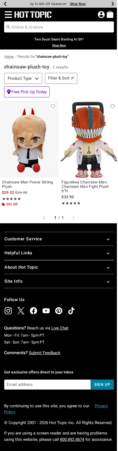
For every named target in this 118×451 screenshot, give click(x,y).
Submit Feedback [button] (44, 352)
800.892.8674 (72, 439)
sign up (102, 384)
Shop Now (78, 4)
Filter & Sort (59, 78)
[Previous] (5, 4)
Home (9, 56)
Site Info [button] (13, 281)
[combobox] (59, 26)
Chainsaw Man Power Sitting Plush (27, 184)
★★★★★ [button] (11, 199)
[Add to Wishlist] (53, 106)
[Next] (113, 4)
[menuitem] (110, 14)
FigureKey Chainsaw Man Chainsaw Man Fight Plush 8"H (85, 186)
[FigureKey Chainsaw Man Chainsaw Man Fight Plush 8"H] (89, 139)
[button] (7, 14)
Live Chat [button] (59, 328)
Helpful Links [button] (18, 252)
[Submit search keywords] (8, 26)
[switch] (27, 91)
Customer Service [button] (23, 238)
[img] (8, 311)
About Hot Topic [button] (21, 267)
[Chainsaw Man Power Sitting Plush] (29, 139)
